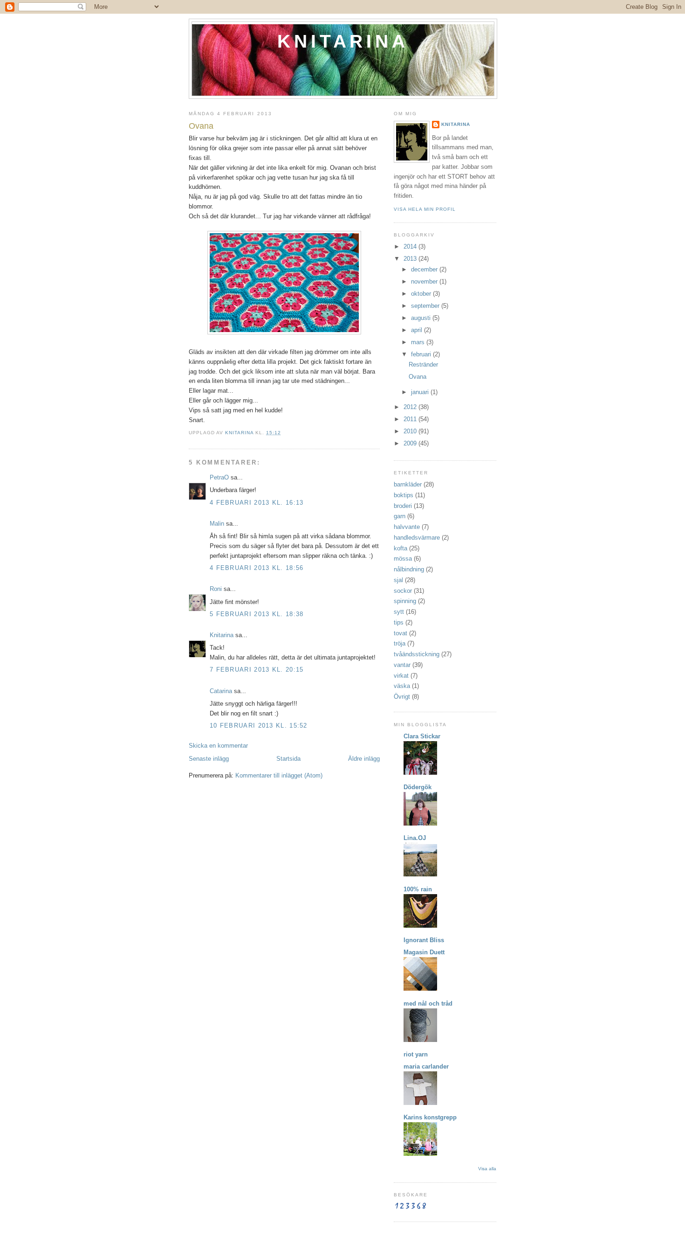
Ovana (417, 376)
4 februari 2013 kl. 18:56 (257, 567)
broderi (403, 505)
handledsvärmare (417, 537)
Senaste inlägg (209, 758)
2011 (411, 419)
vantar (402, 664)
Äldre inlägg (364, 758)
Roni (216, 588)
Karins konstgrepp (430, 1117)
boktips (403, 495)
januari (421, 392)
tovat (400, 633)
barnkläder (408, 484)
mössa (403, 558)
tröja (399, 643)
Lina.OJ (415, 837)
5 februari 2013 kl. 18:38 (257, 614)
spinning (405, 600)
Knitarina (342, 41)
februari (422, 354)
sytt (399, 611)
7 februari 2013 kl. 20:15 (257, 669)
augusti (421, 317)
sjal (398, 579)
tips (399, 622)
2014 (411, 246)
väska (402, 685)
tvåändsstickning (416, 654)
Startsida (288, 758)
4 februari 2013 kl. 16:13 (257, 502)
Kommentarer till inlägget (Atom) (278, 775)
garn (399, 516)
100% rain (418, 889)
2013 (411, 258)
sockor (403, 590)
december (425, 269)
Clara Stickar (422, 736)
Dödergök (418, 787)
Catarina (221, 691)
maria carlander (426, 1066)
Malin (217, 523)
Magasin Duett (424, 952)
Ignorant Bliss (424, 940)
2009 (411, 443)
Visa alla (487, 1168)
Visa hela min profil (425, 209)
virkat (401, 675)
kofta (400, 548)
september (426, 305)
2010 (411, 431)
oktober (422, 293)
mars (418, 342)
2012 (411, 406)
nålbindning (409, 569)
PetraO (219, 477)
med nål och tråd (428, 1003)
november (425, 281)
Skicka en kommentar (218, 745)
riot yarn (416, 1054)
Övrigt (402, 696)
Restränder (423, 364)
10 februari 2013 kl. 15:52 (259, 725)
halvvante (407, 526)
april (417, 329)
